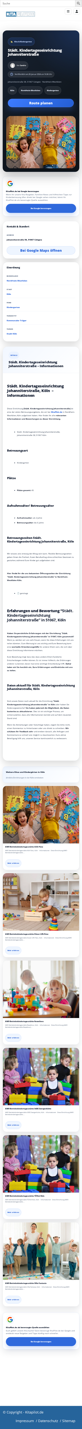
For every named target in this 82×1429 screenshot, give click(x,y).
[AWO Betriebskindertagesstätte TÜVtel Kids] (41, 1164)
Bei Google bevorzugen (41, 208)
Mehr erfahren (13, 863)
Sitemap (68, 1420)
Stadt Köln (12, 334)
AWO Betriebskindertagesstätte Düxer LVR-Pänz (26, 934)
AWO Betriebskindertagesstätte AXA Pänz (24, 847)
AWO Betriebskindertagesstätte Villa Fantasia (26, 1283)
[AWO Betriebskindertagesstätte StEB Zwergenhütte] (41, 1076)
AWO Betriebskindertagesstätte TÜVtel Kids (24, 1196)
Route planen (41, 103)
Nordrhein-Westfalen (17, 280)
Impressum (25, 1420)
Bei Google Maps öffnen (41, 250)
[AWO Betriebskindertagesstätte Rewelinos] (41, 989)
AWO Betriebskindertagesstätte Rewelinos (24, 1021)
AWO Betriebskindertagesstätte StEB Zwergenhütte (28, 1108)
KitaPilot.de (56, 412)
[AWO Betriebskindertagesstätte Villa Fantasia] (41, 1251)
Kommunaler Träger (17, 320)
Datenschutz (48, 1420)
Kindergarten (13, 307)
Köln (9, 294)
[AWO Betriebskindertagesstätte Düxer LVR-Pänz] (41, 902)
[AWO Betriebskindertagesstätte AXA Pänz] (41, 814)
